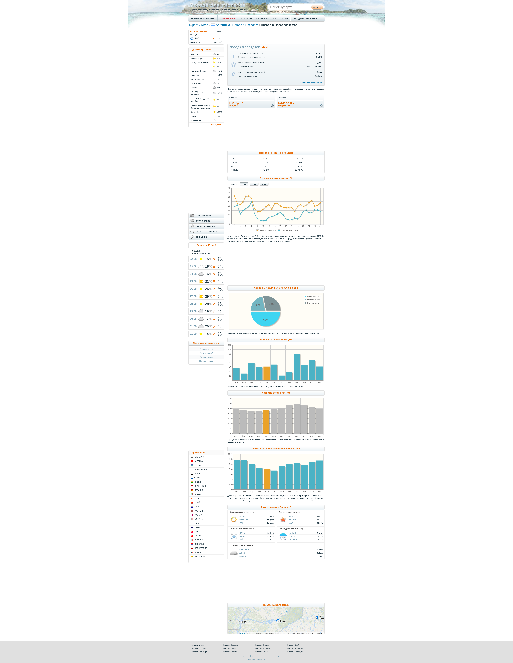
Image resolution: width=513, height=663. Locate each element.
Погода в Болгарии (198, 648)
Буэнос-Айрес (197, 58)
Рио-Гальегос (197, 83)
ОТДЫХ (284, 18)
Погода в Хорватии (295, 648)
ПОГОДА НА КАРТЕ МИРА (203, 18)
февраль (235, 162)
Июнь (242, 533)
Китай (198, 503)
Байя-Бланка (197, 54)
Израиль (198, 478)
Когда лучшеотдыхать (286, 104)
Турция (198, 536)
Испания (199, 490)
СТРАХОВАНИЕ (203, 221)
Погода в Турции (262, 645)
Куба (197, 507)
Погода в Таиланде (231, 645)
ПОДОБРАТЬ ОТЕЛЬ (205, 226)
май (265, 159)
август (266, 170)
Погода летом (206, 357)
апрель (234, 170)
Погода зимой (206, 349)
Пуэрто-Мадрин (198, 79)
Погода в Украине (262, 652)
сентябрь (300, 159)
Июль (242, 536)
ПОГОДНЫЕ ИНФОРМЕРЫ (305, 18)
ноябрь (298, 166)
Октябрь (293, 539)
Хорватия (200, 544)
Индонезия (200, 486)
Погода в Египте (197, 645)
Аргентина (223, 25)
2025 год (254, 184)
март (233, 166)
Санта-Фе (195, 112)
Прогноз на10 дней (236, 104)
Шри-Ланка (200, 556)
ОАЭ (197, 523)
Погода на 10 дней (206, 245)
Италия (198, 494)
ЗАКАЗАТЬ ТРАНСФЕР (206, 232)
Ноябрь (292, 533)
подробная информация (311, 82)
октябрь (299, 162)
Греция (198, 465)
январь (234, 159)
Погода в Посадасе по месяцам (276, 153)
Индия (198, 482)
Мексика (199, 519)
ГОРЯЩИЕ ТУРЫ (227, 18)
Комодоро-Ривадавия (201, 63)
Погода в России (230, 652)
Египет (198, 474)
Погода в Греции (229, 648)
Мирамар (195, 75)
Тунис (198, 532)
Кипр (197, 498)
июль (265, 166)
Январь (292, 519)
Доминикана (201, 469)
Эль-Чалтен (196, 120)
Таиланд (199, 527)
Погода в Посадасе (245, 25)
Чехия (198, 552)
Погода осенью (206, 361)
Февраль (243, 519)
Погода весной (206, 353)
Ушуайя (194, 116)
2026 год (244, 184)
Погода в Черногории (199, 652)
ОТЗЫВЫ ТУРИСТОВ (266, 18)
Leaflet (242, 633)
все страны (218, 561)
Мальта (198, 515)
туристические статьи (286, 656)
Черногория (201, 548)
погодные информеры (248, 656)
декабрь (299, 170)
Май (241, 539)
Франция (199, 540)
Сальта (194, 87)
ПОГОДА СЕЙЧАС (198, 32)
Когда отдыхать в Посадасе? (276, 507)
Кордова (194, 67)
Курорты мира (198, 25)
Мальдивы (200, 511)
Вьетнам (199, 461)
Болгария (199, 457)
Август (243, 516)
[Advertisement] (276, 35)
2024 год (264, 184)
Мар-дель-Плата (198, 71)
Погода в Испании (262, 648)
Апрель (292, 536)
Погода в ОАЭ (293, 645)
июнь (265, 162)
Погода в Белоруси (295, 652)
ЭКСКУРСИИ (246, 18)
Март (241, 523)
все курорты (217, 125)
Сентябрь (244, 550)
